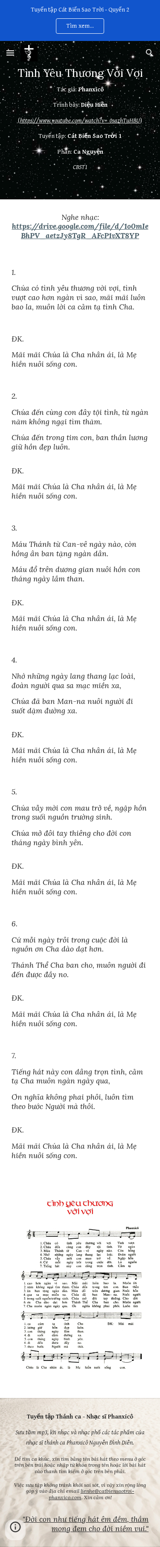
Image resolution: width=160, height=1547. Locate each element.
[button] (10, 52)
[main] (80, 120)
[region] (80, 20)
